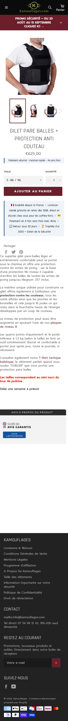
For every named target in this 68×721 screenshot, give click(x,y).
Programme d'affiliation (20, 565)
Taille (7, 171)
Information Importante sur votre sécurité (27, 585)
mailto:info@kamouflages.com (24, 617)
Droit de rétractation (18, 598)
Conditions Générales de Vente (25, 554)
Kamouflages (20, 698)
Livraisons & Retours (18, 548)
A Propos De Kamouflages (22, 571)
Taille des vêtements (18, 577)
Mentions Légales (16, 560)
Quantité (50, 171)
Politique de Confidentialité (23, 593)
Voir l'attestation (14, 434)
